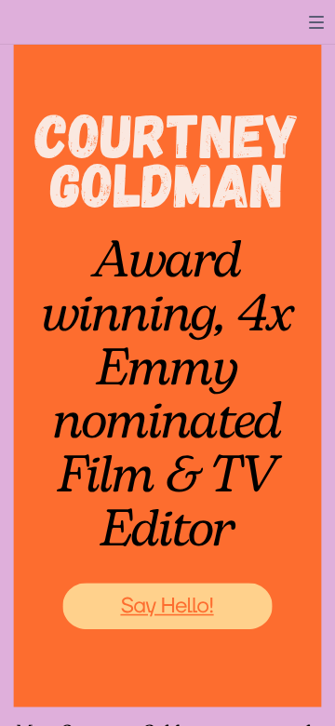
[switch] (316, 22)
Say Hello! (166, 606)
